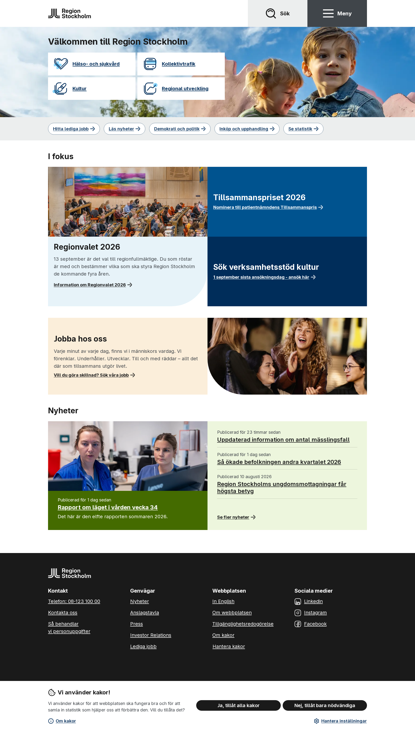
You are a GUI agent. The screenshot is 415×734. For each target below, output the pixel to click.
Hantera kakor (229, 646)
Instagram (315, 612)
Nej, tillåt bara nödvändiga (324, 705)
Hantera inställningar (344, 720)
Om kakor (66, 720)
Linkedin (313, 601)
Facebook (315, 624)
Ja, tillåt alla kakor (239, 705)
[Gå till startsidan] (69, 13)
